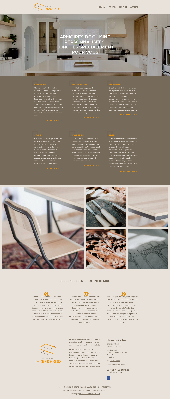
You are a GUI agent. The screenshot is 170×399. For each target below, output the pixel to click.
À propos (111, 7)
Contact (123, 7)
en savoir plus (53, 168)
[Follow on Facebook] (108, 378)
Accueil (101, 7)
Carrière (133, 7)
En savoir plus (53, 120)
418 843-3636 (115, 361)
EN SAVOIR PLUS (127, 115)
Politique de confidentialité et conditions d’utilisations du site (85, 390)
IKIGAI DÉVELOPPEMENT (89, 394)
